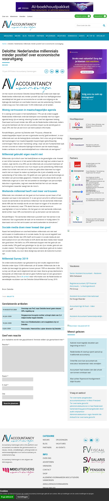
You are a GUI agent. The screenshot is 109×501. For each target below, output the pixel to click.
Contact (47, 470)
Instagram (97, 440)
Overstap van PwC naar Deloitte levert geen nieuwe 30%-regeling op (41, 309)
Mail (91, 440)
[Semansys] (77, 219)
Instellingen (22, 497)
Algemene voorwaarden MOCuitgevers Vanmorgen (61, 478)
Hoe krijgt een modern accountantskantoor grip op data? (94, 170)
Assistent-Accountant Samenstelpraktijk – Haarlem (86, 317)
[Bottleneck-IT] (77, 184)
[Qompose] (77, 205)
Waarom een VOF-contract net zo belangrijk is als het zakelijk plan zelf (95, 212)
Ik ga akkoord (7, 497)
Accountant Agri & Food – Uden (82, 306)
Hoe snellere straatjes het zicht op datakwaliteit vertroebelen (95, 191)
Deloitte (10, 296)
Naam (5, 376)
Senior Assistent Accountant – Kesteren (85, 273)
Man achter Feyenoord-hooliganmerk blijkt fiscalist (85, 380)
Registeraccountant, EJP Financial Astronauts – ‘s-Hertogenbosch (83, 284)
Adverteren (48, 462)
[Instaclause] (77, 212)
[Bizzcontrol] (77, 191)
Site (3, 394)
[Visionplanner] (77, 163)
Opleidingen (61, 440)
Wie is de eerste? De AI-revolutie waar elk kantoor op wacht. (95, 184)
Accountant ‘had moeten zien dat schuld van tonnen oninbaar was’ (86, 371)
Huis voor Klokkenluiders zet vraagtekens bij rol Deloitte (40, 323)
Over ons (47, 458)
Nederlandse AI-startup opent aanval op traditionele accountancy (86, 353)
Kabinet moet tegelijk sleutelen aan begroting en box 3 (84, 344)
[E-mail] (57, 71)
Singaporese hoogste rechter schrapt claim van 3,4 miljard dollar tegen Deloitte (41, 316)
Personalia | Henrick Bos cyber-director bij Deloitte (41, 329)
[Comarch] (77, 198)
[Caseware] (77, 126)
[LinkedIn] (52, 71)
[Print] (62, 71)
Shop (45, 473)
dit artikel (25, 276)
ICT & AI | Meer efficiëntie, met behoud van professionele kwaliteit (95, 125)
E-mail (5, 385)
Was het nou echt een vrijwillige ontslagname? (93, 145)
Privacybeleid (49, 488)
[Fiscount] (77, 145)
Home (4, 44)
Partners (47, 447)
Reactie (5, 344)
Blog (45, 443)
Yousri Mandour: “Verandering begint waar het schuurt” (95, 163)
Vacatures (61, 443)
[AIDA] (77, 177)
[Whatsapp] (46, 71)
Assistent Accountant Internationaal (84, 296)
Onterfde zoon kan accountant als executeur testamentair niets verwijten (85, 362)
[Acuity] (77, 170)
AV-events (60, 447)
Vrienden (47, 466)
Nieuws (5, 65)
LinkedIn (86, 440)
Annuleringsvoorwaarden (55, 484)
